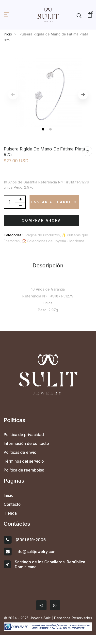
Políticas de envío (20, 452)
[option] (48, 92)
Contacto (12, 504)
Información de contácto (26, 443)
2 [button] (51, 129)
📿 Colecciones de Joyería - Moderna (53, 241)
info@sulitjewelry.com (36, 551)
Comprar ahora (41, 220)
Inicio (8, 34)
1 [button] (43, 129)
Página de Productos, (44, 235)
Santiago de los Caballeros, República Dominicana (50, 564)
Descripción (48, 265)
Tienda (10, 513)
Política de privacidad (24, 434)
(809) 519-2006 (31, 539)
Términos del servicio (24, 461)
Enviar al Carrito (54, 202)
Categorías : (13, 235)
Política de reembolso (24, 470)
